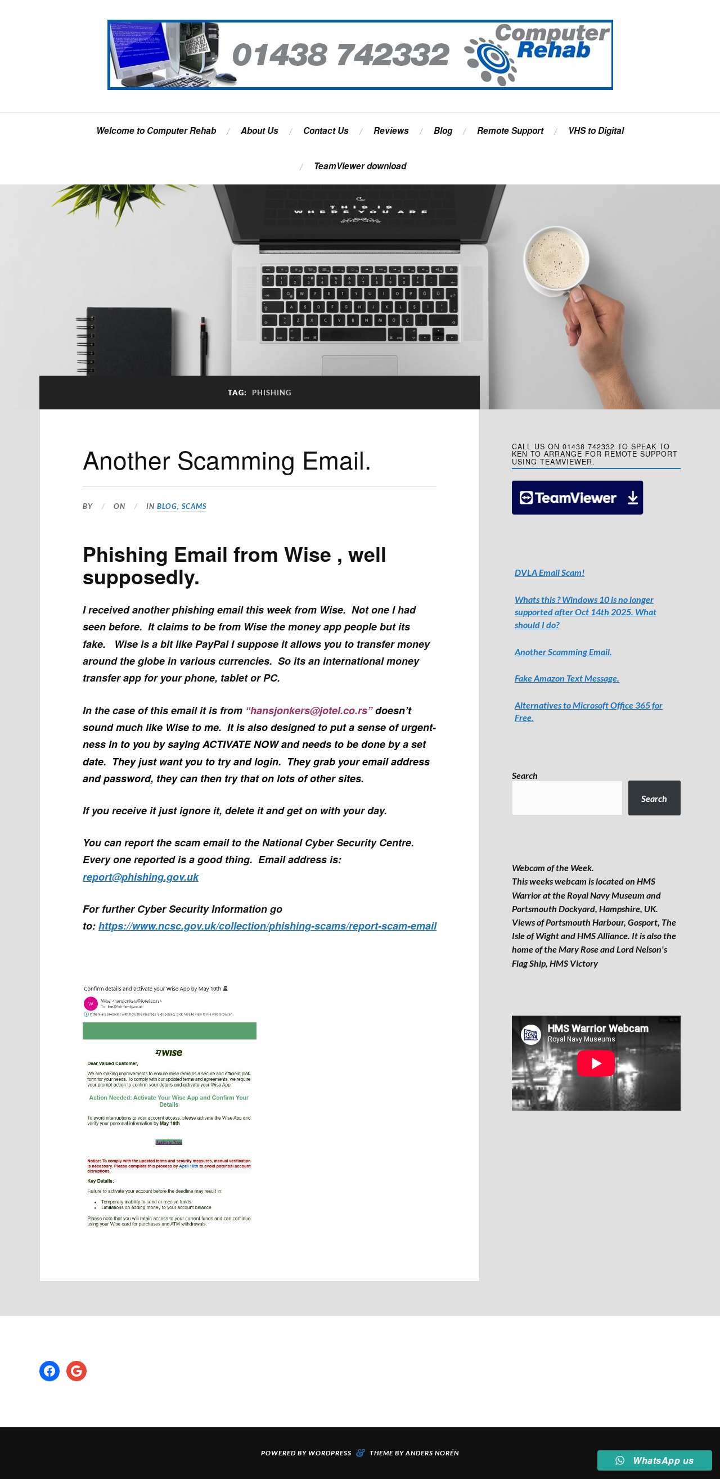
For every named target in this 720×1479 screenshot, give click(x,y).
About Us (259, 130)
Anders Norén (432, 1453)
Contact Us (326, 130)
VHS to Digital (596, 130)
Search (525, 775)
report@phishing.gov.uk (141, 876)
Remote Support (510, 130)
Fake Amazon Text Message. (567, 678)
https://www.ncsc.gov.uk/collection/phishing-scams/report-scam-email (267, 925)
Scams (194, 506)
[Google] (76, 1371)
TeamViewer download (360, 166)
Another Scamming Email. (227, 459)
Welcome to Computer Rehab (156, 130)
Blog (443, 130)
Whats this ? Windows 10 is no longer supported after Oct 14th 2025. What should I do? (585, 612)
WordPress (330, 1453)
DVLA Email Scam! (549, 572)
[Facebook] (49, 1371)
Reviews (391, 130)
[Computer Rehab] (360, 55)
